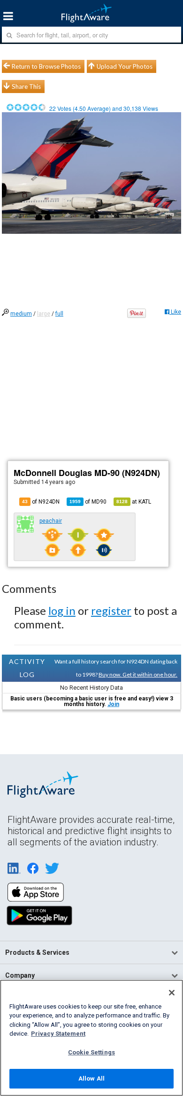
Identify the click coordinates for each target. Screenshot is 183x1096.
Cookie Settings (91, 1052)
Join (113, 704)
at (133, 501)
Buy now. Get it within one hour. (138, 674)
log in (62, 610)
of (88, 501)
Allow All (91, 1078)
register (111, 610)
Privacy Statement (58, 1033)
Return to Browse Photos (46, 66)
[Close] (171, 992)
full (59, 313)
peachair (50, 521)
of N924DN (41, 501)
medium (21, 313)
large (43, 313)
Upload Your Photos (124, 66)
